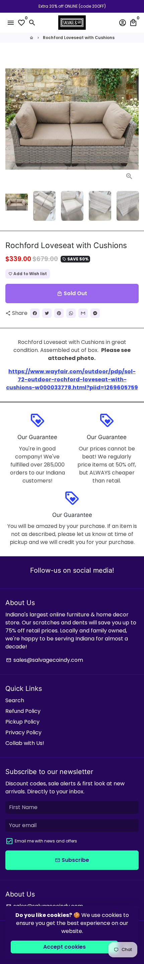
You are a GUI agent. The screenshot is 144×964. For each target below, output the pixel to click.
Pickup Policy (22, 722)
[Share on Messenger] (95, 313)
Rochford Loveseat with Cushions (79, 37)
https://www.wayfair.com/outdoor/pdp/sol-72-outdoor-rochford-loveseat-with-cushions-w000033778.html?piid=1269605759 (72, 379)
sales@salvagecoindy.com (44, 660)
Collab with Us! (24, 743)
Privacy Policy (23, 732)
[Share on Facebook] (35, 313)
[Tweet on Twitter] (47, 313)
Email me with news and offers (46, 841)
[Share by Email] (83, 313)
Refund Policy (23, 711)
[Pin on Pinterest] (59, 313)
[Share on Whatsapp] (71, 313)
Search (14, 700)
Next (132, 119)
